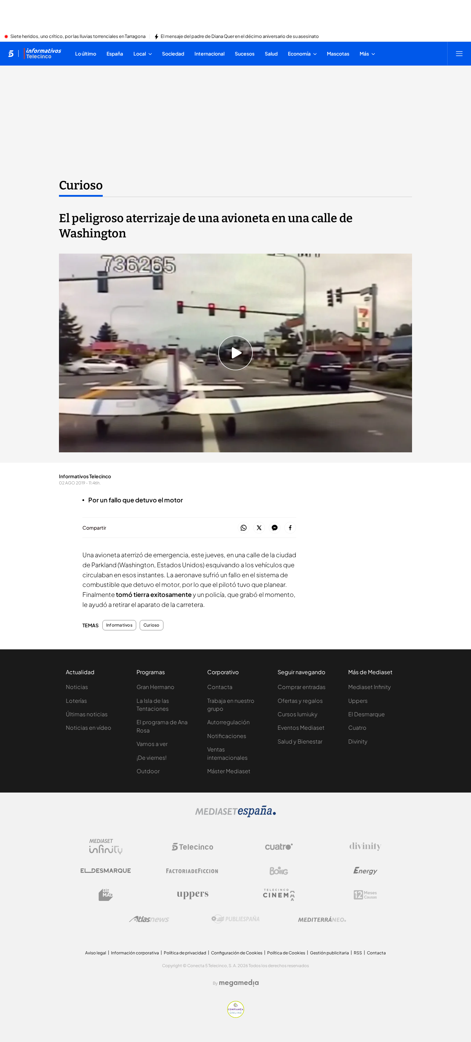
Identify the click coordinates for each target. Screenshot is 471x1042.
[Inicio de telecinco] (10, 53)
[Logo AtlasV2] (149, 919)
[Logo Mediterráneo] (322, 919)
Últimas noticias (87, 714)
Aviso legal (95, 952)
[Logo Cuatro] (279, 846)
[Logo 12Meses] (365, 895)
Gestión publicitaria (329, 952)
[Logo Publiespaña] (235, 919)
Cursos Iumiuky (298, 714)
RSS (358, 952)
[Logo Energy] (365, 870)
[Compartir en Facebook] (290, 528)
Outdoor (148, 771)
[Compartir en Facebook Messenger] (275, 528)
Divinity (358, 741)
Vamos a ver (152, 743)
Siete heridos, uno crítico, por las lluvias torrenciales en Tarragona (78, 36)
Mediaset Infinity (369, 686)
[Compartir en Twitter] (259, 528)
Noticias (77, 686)
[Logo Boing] (279, 870)
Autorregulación (228, 722)
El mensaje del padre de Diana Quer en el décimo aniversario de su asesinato (240, 36)
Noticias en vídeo (88, 727)
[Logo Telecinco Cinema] (279, 894)
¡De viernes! (152, 757)
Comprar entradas (301, 686)
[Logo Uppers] (192, 895)
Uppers (358, 700)
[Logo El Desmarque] (106, 870)
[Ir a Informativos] (42, 53)
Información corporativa (135, 952)
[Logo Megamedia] (239, 983)
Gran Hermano (155, 686)
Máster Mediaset (228, 771)
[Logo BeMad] (106, 895)
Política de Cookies (286, 952)
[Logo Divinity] (365, 846)
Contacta (219, 686)
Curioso (81, 185)
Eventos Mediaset (301, 727)
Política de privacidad (185, 952)
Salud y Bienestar (300, 741)
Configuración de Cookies (236, 952)
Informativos (119, 625)
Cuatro (357, 727)
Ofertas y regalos (300, 700)
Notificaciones (226, 735)
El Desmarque (366, 714)
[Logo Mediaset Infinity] (105, 846)
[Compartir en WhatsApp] (244, 528)
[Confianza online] (235, 1016)
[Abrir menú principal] (459, 53)
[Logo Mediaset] (235, 815)
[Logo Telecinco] (192, 846)
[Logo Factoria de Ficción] (192, 870)
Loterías (76, 700)
